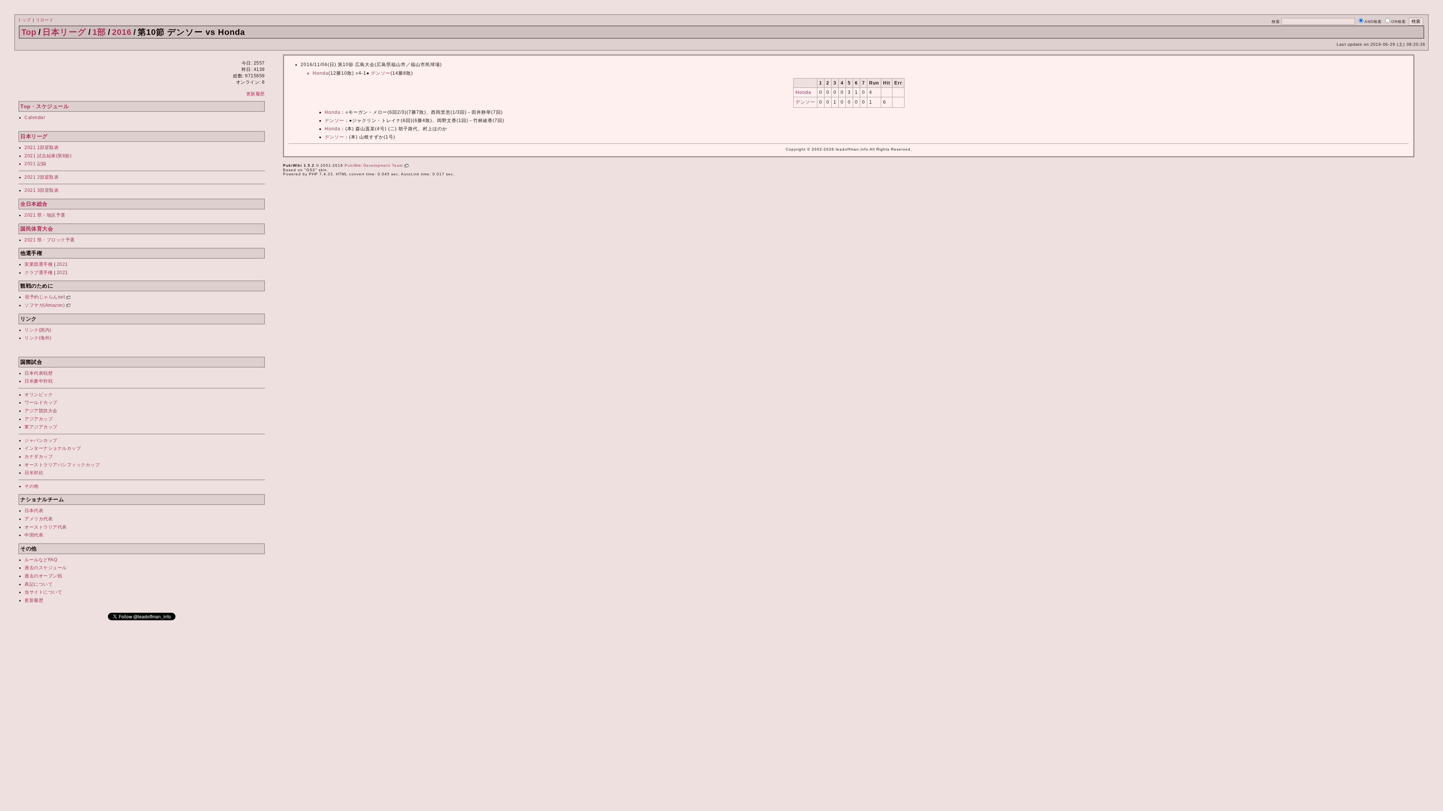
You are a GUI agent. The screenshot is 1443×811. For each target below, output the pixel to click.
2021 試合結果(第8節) (47, 155)
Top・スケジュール (44, 106)
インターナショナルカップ (52, 448)
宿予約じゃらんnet (45, 297)
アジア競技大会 (40, 410)
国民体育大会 (36, 229)
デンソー (380, 73)
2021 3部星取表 (41, 190)
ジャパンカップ (40, 440)
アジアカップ (38, 419)
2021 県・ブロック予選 (49, 240)
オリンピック (38, 394)
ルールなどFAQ (40, 559)
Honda (320, 73)
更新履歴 (255, 93)
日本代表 (33, 510)
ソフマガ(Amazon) (45, 305)
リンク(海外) (37, 338)
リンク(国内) (37, 330)
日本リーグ (64, 32)
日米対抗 (33, 472)
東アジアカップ (40, 427)
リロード (45, 20)
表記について (38, 584)
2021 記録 (35, 163)
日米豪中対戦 (38, 381)
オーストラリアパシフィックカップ (62, 464)
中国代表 (33, 535)
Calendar (34, 117)
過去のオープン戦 (43, 576)
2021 (62, 264)
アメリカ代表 (38, 519)
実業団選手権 (38, 264)
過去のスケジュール (45, 567)
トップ (24, 20)
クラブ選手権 (38, 272)
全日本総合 (34, 204)
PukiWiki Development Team (374, 165)
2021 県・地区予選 (44, 215)
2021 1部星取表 (41, 147)
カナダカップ (38, 456)
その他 (31, 486)
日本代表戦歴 (38, 373)
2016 (122, 32)
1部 (99, 32)
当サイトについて (43, 592)
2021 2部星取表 (41, 177)
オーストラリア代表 (45, 527)
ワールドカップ (40, 402)
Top (28, 32)
